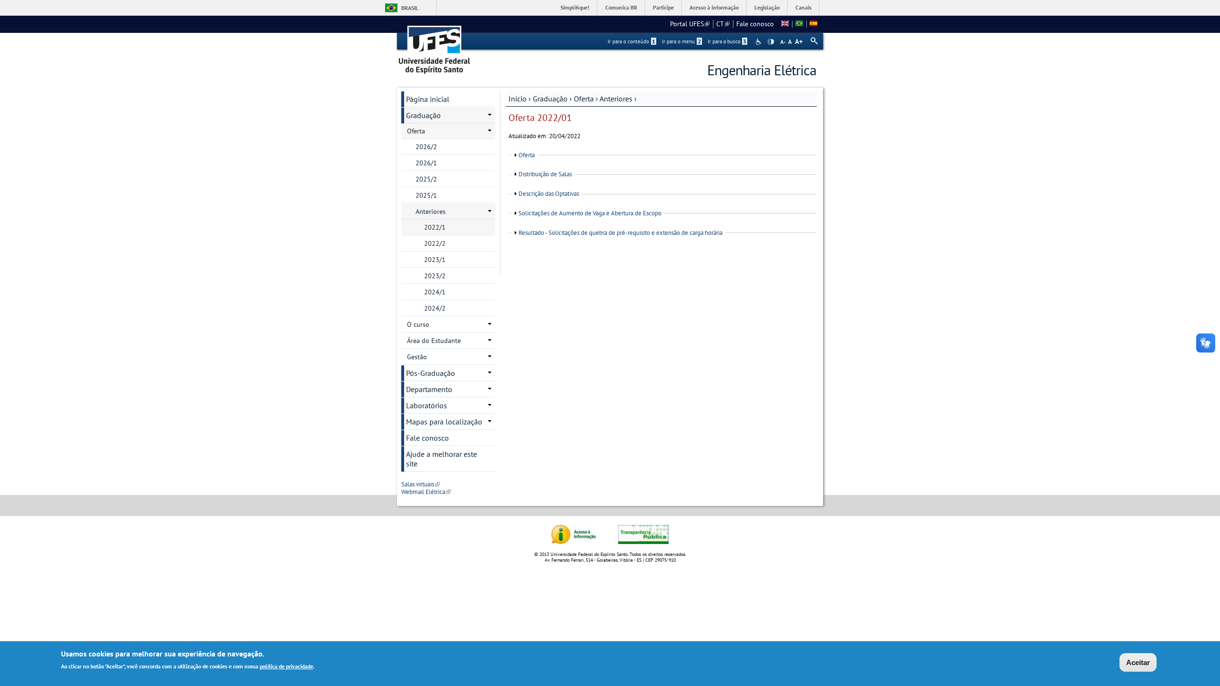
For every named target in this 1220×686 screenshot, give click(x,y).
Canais (803, 7)
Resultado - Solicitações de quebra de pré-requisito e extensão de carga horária (620, 233)
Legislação (767, 7)
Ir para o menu (681, 41)
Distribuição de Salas (545, 174)
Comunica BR (621, 7)
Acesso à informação (714, 7)
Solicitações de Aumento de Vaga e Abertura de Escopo (589, 213)
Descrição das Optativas (548, 194)
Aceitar (1138, 662)
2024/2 (435, 308)
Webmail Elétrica (426, 492)
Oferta (584, 98)
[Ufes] (434, 46)
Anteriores (616, 98)
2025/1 (426, 195)
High (770, 42)
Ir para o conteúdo (631, 41)
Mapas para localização (444, 421)
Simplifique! (575, 7)
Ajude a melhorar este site (441, 458)
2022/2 (435, 243)
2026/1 (426, 163)
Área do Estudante (434, 340)
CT (723, 24)
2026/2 (426, 146)
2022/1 (435, 227)
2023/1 (435, 259)
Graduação (550, 98)
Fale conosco (755, 24)
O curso (418, 324)
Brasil (409, 7)
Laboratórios (426, 405)
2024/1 (435, 292)
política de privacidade (286, 666)
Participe (663, 7)
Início (517, 98)
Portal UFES (690, 24)
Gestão (417, 357)
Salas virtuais (420, 484)
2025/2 (426, 179)
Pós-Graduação (430, 373)
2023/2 (435, 276)
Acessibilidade (759, 42)
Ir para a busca (727, 41)
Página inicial (427, 99)
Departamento (429, 389)
